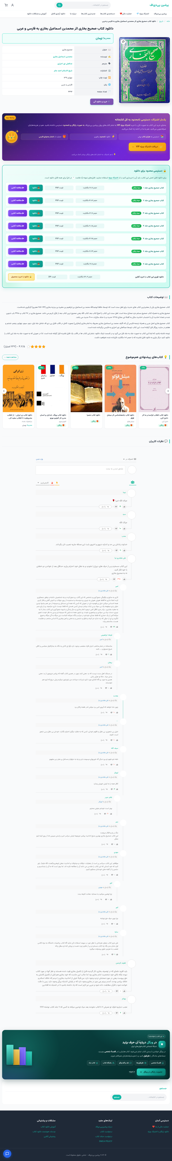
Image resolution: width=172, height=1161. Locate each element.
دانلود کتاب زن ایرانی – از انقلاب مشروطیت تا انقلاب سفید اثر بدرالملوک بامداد (87, 418)
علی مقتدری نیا (103, 590)
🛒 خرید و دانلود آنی (101, 101)
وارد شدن (39, 459)
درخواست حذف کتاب (103, 1136)
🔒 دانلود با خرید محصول (21, 276)
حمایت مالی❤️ (126, 13)
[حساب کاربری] (12, 5)
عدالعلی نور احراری (65, 63)
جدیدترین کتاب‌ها (88, 13)
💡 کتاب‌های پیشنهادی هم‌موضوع (146, 357)
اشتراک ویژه (113, 177)
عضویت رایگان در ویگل (153, 1072)
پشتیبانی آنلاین (49, 1136)
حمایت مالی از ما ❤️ (160, 1126)
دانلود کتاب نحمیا (160, 415)
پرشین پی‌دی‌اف (159, 5)
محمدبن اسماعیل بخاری (62, 56)
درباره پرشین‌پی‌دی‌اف (103, 1126)
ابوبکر (100, 801)
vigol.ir (132, 1071)
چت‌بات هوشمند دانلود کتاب (44, 1131)
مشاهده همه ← (10, 357)
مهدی (100, 887)
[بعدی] (4, 391)
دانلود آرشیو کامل (58, 13)
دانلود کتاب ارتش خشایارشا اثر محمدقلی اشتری (54, 417)
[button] (123, 41)
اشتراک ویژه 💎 (143, 13)
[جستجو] (59, 5)
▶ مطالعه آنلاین (17, 187)
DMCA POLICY (105, 1141)
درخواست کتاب (106, 1131)
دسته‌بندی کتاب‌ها (107, 13)
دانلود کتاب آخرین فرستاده (21, 415)
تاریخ (161, 21)
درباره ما (73, 13)
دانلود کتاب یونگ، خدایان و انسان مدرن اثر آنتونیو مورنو (120, 417)
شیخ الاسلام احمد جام (63, 70)
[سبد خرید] (6, 5)
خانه (168, 21)
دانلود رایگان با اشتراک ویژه (158, 1131)
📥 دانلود (36, 187)
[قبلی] (168, 391)
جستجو (116, 1097)
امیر (101, 639)
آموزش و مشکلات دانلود (36, 13)
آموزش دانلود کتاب (48, 1126)
